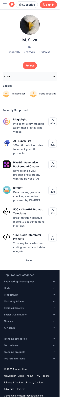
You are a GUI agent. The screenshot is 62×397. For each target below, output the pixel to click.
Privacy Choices (34, 382)
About (7, 76)
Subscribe (28, 4)
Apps (21, 375)
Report (30, 260)
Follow (30, 65)
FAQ (38, 375)
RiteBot (17, 188)
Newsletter (10, 375)
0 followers (29, 51)
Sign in (50, 4)
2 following (44, 51)
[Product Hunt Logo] (12, 4)
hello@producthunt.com (30, 395)
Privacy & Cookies (13, 382)
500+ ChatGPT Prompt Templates (27, 211)
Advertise (9, 389)
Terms (46, 375)
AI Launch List (22, 141)
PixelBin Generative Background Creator (26, 164)
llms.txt (21, 389)
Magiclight (20, 119)
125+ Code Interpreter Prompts (27, 237)
